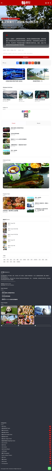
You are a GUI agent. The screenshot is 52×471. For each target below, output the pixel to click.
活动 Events (4, 461)
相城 (46, 259)
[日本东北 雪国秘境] (10, 95)
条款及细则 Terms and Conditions (7, 285)
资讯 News (4, 426)
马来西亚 (18, 261)
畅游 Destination (5, 430)
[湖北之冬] (26, 95)
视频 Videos (4, 459)
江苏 (39, 259)
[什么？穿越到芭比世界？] (9, 319)
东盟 (4, 259)
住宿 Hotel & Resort (6, 449)
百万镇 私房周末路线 (15, 133)
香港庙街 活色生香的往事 (40, 99)
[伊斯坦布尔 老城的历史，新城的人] (30, 205)
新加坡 (24, 259)
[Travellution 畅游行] (26, 3)
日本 (31, 259)
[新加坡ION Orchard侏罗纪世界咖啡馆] (6, 141)
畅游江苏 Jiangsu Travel (7, 438)
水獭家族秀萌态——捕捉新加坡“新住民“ (19, 144)
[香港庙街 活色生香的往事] (42, 95)
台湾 (14, 259)
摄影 (17, 259)
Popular (13, 123)
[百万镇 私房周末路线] (6, 135)
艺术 (7, 261)
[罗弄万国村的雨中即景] (9, 372)
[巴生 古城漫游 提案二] (26, 372)
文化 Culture (4, 446)
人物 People (4, 451)
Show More (25, 57)
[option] (26, 175)
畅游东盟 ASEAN (5, 432)
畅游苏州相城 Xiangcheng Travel (8, 440)
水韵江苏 (35, 259)
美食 (4, 261)
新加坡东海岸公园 (8, 187)
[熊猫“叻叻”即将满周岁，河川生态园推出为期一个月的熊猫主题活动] (9, 310)
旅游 (28, 259)
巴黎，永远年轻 (14, 150)
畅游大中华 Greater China (14, 18)
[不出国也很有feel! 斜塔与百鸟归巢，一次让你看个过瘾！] (30, 210)
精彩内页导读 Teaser (6, 428)
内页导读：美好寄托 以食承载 (10, 210)
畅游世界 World (5, 18)
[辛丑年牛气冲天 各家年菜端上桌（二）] (26, 319)
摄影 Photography (5, 453)
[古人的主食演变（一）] (26, 310)
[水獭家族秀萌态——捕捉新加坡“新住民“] (6, 146)
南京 (11, 259)
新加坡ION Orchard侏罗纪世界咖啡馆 (19, 139)
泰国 (43, 259)
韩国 (14, 261)
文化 (21, 259)
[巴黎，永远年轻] (6, 152)
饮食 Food (4, 444)
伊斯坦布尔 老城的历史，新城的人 (41, 203)
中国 (7, 259)
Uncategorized (5, 463)
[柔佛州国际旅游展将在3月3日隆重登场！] (43, 329)
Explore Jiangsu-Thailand (7, 455)
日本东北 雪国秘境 (6, 99)
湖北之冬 (21, 99)
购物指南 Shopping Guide (6, 283)
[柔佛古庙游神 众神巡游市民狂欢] (6, 129)
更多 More (4, 457)
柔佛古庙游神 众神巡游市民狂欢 (17, 128)
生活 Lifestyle (4, 442)
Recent (38, 123)
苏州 (11, 261)
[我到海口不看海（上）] (43, 319)
